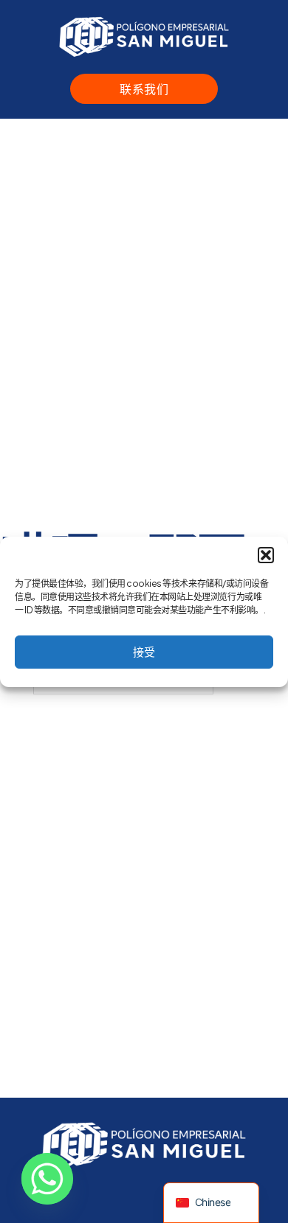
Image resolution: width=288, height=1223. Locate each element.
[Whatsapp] (47, 1179)
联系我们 (144, 89)
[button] (265, 555)
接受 (144, 651)
